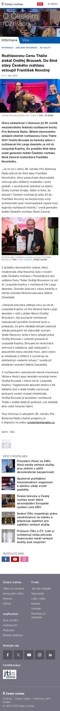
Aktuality (45, 48)
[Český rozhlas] (12, 4)
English (7, 702)
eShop (7, 603)
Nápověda (37, 593)
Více (27, 40)
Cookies (7, 698)
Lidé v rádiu (38, 598)
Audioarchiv (10, 625)
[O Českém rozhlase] (30, 22)
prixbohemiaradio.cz (41, 422)
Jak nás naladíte (41, 588)
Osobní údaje (22, 698)
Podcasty (9, 630)
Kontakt (36, 608)
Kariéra (35, 603)
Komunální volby (13, 593)
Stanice (7, 598)
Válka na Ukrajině (13, 588)
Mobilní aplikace (13, 635)
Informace (9, 40)
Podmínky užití (41, 698)
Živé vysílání (10, 620)
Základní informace (27, 48)
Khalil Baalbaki (25, 259)
